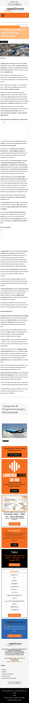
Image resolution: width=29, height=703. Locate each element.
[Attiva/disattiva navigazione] (25, 15)
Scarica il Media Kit (14, 455)
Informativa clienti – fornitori (11, 698)
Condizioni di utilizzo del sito (14, 700)
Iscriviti (14, 545)
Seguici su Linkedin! (14, 636)
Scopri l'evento (14, 524)
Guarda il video (14, 565)
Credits (14, 695)
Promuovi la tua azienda (7, 674)
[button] (22, 15)
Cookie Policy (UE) (6, 676)
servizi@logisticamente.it (16, 662)
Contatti (4, 672)
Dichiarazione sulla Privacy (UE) (9, 678)
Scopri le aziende (14, 615)
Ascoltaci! (14, 491)
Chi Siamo (4, 670)
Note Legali (22, 698)
